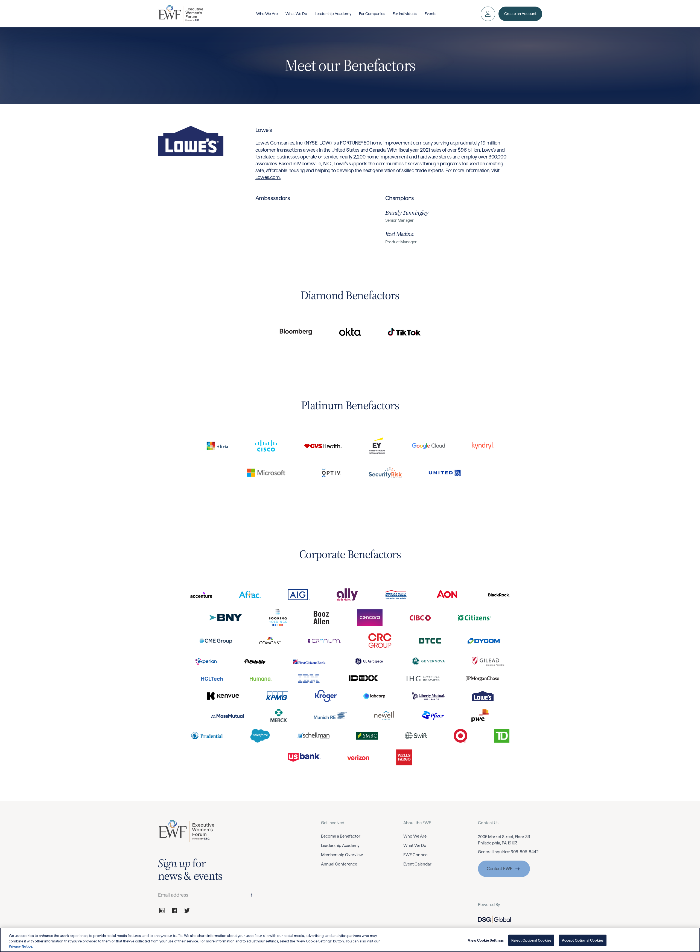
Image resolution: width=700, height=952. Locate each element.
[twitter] (187, 910)
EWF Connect (416, 854)
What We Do (296, 13)
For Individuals (405, 13)
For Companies (372, 13)
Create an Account (520, 13)
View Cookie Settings (486, 940)
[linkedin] (162, 910)
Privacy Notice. (21, 946)
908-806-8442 (524, 851)
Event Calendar (417, 864)
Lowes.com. (268, 177)
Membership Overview (342, 854)
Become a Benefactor (340, 836)
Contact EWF (499, 868)
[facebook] (174, 910)
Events (430, 13)
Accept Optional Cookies (582, 940)
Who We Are (267, 13)
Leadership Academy (333, 13)
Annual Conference (339, 864)
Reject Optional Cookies (531, 940)
